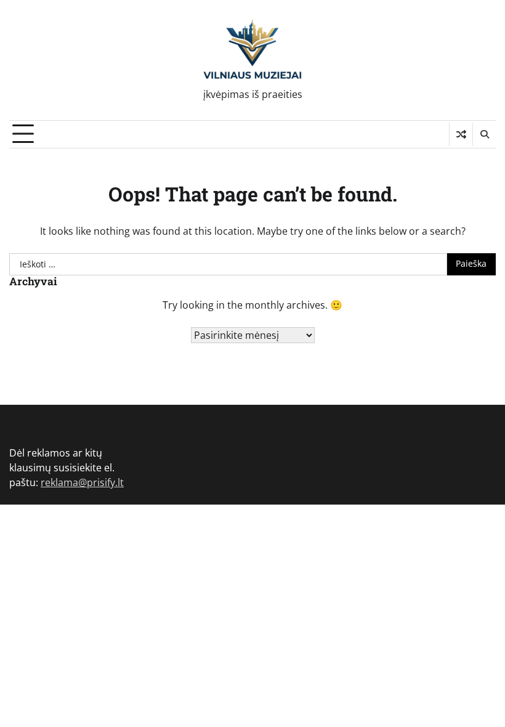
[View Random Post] (461, 134)
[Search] (484, 134)
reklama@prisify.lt (82, 482)
